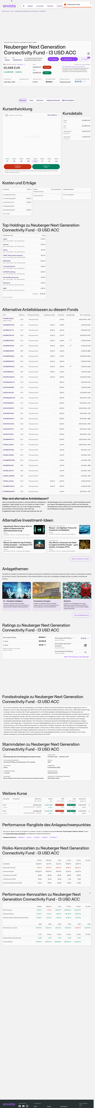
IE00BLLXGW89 (8, 476)
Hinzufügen (53, 59)
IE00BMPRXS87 (8, 351)
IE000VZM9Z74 (8, 408)
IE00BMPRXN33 (8, 367)
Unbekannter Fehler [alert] (73, 4)
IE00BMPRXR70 (8, 361)
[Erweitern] (75, 59)
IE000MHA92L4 (8, 419)
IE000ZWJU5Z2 (8, 424)
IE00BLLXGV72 (8, 471)
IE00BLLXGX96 (8, 455)
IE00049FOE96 (8, 413)
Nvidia (5, 250)
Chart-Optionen (52, 115)
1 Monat (21, 837)
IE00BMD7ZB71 (8, 341)
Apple (5, 239)
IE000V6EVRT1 (8, 429)
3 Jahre (36, 837)
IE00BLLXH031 (8, 481)
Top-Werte (63, 1106)
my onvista (40, 6)
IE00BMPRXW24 (9, 460)
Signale (85, 59)
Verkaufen (47, 67)
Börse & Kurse (5, 11)
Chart (31, 100)
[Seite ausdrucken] (88, 53)
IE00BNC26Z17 (8, 318)
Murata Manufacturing (10, 277)
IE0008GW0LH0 (9, 382)
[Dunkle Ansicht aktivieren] (12, 1)
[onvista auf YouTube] (23, 1106)
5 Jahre (44, 837)
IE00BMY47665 (8, 450)
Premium (50, 6)
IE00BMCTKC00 (8, 486)
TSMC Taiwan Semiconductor (13, 255)
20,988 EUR (59, 811)
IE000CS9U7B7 (8, 393)
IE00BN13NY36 (8, 335)
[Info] (88, 79)
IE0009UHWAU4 (9, 377)
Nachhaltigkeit (69, 100)
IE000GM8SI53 (8, 372)
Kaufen (47, 73)
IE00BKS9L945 (8, 465)
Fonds (12, 11)
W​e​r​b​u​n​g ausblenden (63, 25)
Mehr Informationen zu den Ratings (76, 657)
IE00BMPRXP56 (8, 346)
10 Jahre (53, 837)
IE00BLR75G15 (8, 434)
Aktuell (30, 6)
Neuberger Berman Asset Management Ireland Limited (21, 757)
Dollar (49, 1106)
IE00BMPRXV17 (8, 439)
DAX (35, 1106)
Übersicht (22, 100)
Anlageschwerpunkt (53, 100)
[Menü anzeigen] (24, 6)
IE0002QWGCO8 (9, 398)
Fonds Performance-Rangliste (15, 834)
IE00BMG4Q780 (8, 491)
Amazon (6, 244)
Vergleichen (68, 59)
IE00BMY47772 (8, 330)
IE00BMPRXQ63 (8, 356)
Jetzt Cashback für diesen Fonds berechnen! (73, 66)
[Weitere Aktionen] (89, 805)
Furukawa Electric (9, 266)
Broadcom (6, 283)
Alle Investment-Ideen (80, 559)
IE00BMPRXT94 (8, 325)
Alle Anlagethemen (81, 615)
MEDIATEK (6, 261)
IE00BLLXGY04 (8, 445)
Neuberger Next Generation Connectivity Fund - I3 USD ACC (30, 11)
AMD (4, 288)
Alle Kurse (40, 100)
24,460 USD (59, 805)
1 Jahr (29, 837)
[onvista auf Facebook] (20, 1106)
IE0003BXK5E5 (8, 403)
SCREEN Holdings (9, 272)
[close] (90, 3)
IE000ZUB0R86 (8, 387)
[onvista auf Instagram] (27, 1106)
